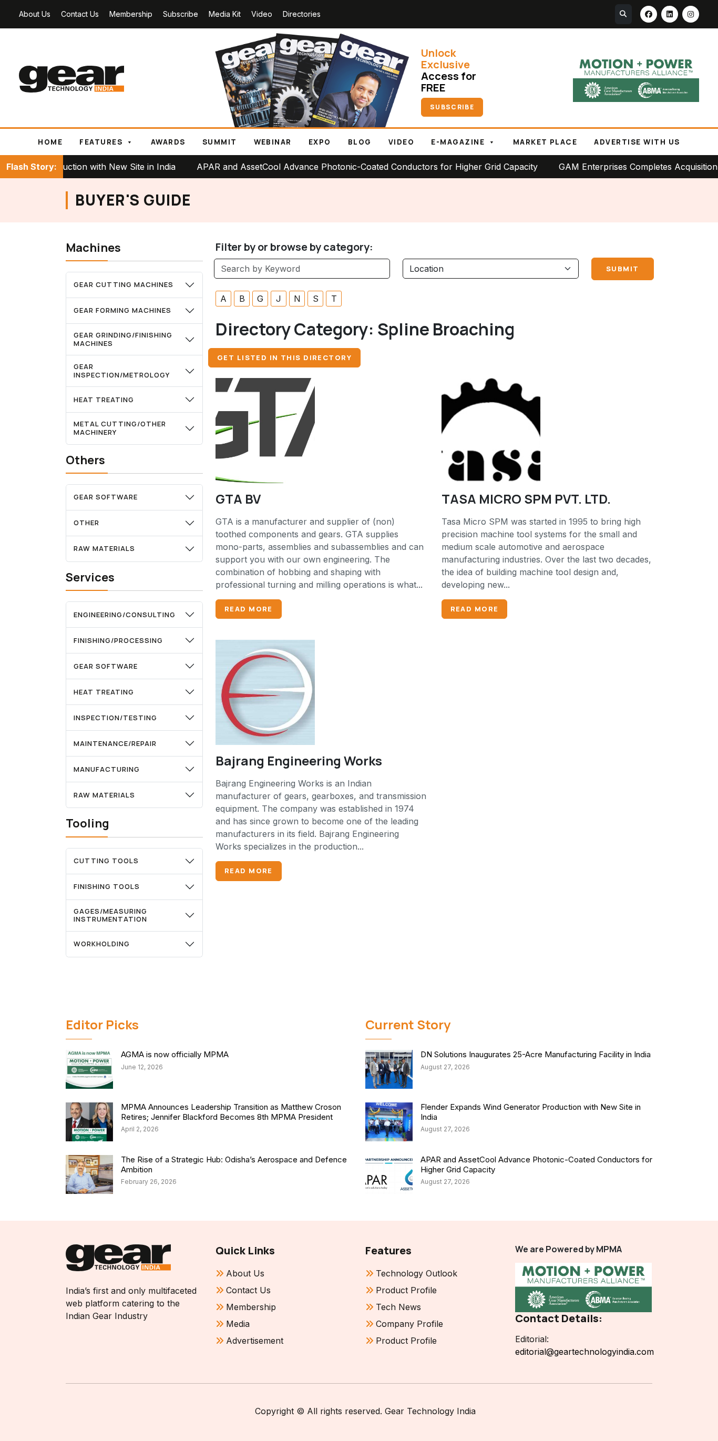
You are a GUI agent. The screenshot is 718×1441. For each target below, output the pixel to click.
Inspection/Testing (115, 717)
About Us (34, 13)
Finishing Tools (107, 886)
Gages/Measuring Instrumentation (110, 915)
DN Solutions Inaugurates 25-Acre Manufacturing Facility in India (535, 1054)
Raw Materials (104, 548)
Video (261, 13)
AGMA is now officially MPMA (175, 1054)
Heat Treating (104, 399)
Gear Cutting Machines (123, 284)
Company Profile (409, 1324)
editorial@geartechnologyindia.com (583, 1351)
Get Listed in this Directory (284, 357)
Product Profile (406, 1290)
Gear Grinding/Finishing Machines (123, 339)
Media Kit (225, 13)
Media (238, 1324)
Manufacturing (107, 769)
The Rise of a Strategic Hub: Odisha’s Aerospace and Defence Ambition (234, 1164)
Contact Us (80, 13)
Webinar (273, 142)
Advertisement (254, 1340)
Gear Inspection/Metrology (122, 371)
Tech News (398, 1307)
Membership (130, 13)
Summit (219, 142)
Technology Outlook (416, 1273)
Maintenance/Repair (115, 743)
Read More (248, 609)
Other (86, 522)
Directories (302, 13)
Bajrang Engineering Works (299, 760)
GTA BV (238, 498)
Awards (168, 142)
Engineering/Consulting (125, 614)
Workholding (102, 943)
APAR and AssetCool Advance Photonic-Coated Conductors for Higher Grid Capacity (324, 166)
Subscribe (180, 13)
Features (100, 142)
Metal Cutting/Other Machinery (120, 428)
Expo (320, 142)
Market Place (545, 142)
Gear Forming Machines (122, 310)
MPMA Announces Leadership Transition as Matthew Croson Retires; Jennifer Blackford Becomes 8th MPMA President (231, 1112)
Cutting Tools (106, 860)
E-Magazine (458, 142)
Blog (360, 142)
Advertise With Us (637, 142)
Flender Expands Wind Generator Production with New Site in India (530, 1112)
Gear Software (106, 497)
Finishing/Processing (118, 640)
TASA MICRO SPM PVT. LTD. (526, 498)
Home (50, 142)
